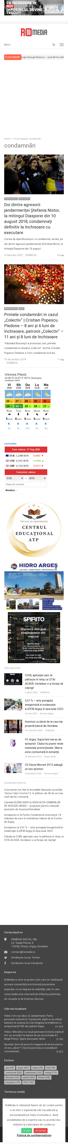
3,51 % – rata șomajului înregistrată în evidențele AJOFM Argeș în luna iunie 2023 (44, 705)
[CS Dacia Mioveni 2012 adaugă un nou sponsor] (13, 765)
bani (50, 1067)
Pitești (44, 1077)
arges (23, 1067)
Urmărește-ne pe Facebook (27, 963)
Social (21, 309)
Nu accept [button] (41, 1130)
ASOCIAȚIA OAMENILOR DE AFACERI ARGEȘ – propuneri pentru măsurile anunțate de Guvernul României (32, 806)
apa (10, 1067)
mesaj (51, 1072)
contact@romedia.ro (23, 952)
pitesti (29, 1077)
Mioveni (12, 1077)
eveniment (33, 1072)
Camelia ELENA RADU (16, 802)
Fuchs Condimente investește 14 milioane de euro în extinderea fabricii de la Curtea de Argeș (33, 818)
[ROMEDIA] (34, 32)
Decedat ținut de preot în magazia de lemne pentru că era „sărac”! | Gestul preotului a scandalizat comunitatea (33, 1048)
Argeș (37, 1067)
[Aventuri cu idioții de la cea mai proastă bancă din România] (13, 722)
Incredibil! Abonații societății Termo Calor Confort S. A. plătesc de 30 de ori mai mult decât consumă (33, 793)
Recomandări (24, 199)
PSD (29, 1082)
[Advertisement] (34, 98)
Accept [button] (26, 1130)
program (13, 1082)
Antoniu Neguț (46, 713)
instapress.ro (11, 814)
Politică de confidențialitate (34, 1135)
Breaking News (11, 199)
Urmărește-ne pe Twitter (25, 957)
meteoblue (10, 443)
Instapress (10, 827)
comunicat (14, 1072)
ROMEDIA (45, 692)
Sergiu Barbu (50, 756)
